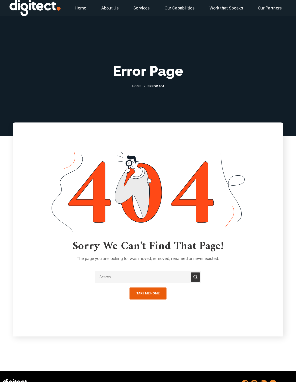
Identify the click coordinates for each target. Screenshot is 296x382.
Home (136, 86)
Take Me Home (148, 293)
